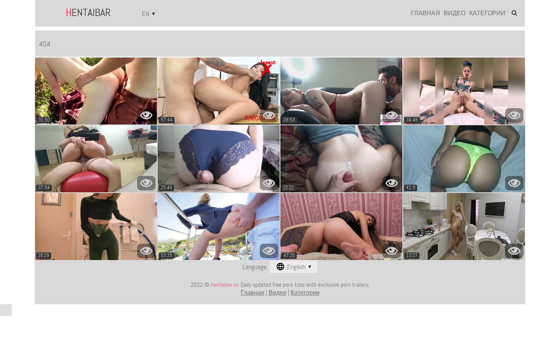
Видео (455, 13)
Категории (487, 13)
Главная (425, 13)
